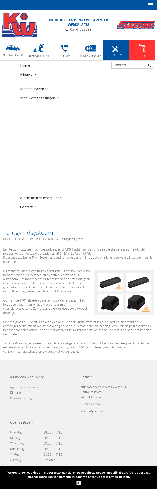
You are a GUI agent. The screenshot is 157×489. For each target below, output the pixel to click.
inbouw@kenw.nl (92, 411)
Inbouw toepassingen (37, 97)
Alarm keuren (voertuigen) (41, 197)
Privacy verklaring (21, 398)
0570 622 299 (91, 404)
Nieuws (26, 74)
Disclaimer (17, 393)
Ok (78, 483)
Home (25, 65)
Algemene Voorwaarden (25, 387)
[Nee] (152, 477)
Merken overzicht (34, 88)
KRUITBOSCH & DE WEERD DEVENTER (29, 239)
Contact (26, 207)
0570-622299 (81, 29)
